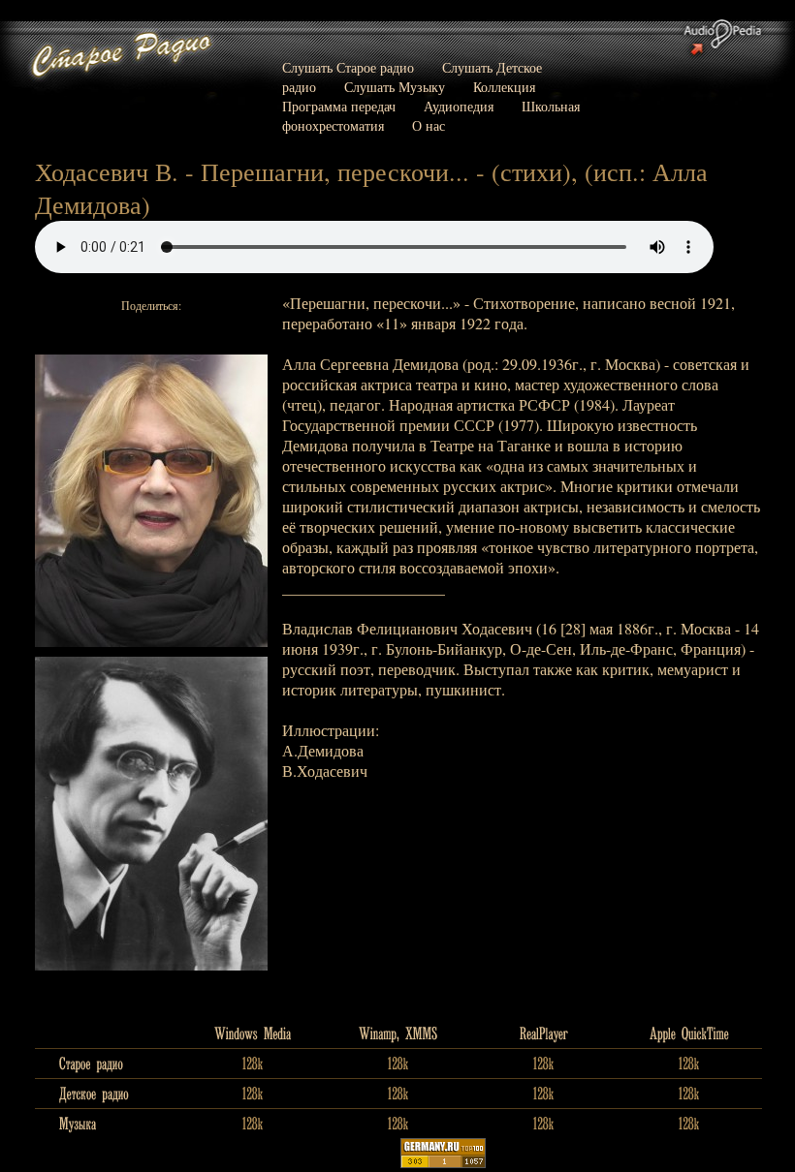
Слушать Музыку (394, 86)
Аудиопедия (458, 106)
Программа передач (339, 106)
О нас (428, 125)
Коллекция (504, 86)
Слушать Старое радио (348, 67)
